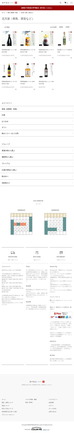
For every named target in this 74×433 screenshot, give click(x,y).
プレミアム (6, 163)
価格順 (61, 27)
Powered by (28, 429)
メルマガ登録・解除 (31, 399)
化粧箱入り (6, 183)
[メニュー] (71, 2)
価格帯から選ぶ (7, 157)
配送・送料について (7, 402)
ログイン (51, 405)
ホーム (3, 12)
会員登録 (51, 402)
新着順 (67, 27)
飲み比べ (5, 176)
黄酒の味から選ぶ (8, 150)
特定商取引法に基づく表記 (9, 411)
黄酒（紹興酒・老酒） (13, 12)
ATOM (30, 402)
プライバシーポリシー (8, 414)
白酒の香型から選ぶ (9, 170)
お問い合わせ (52, 411)
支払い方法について (7, 408)
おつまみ (5, 121)
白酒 (3, 115)
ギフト (4, 127)
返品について (5, 405)
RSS (26, 402)
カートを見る (52, 408)
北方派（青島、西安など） (27, 12)
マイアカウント (53, 399)
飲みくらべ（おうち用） (11, 133)
